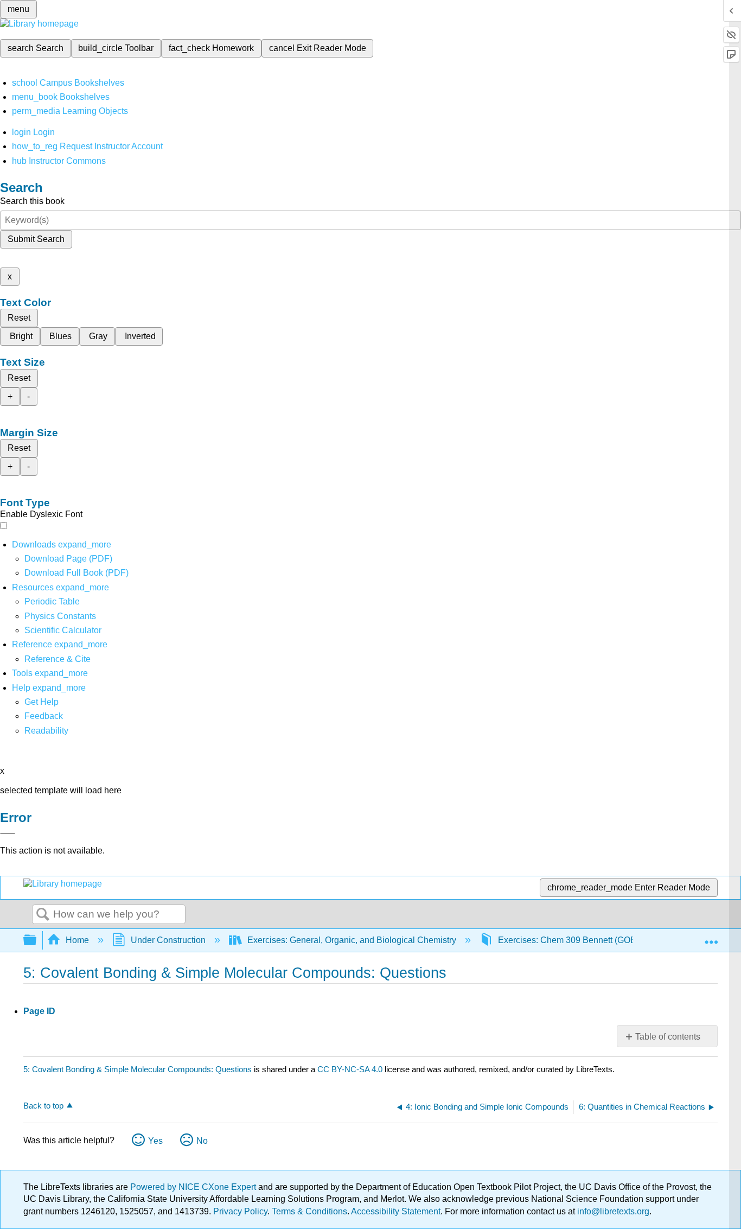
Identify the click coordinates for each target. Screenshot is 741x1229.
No (202, 1140)
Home (77, 940)
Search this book (32, 201)
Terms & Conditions (309, 1211)
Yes (155, 1140)
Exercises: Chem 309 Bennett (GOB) (568, 940)
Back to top (43, 1105)
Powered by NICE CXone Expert (194, 1187)
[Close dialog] (7, 833)
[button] (43, 716)
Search (43, 915)
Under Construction (168, 940)
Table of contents (667, 1036)
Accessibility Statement (395, 1211)
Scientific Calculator (62, 630)
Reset (19, 317)
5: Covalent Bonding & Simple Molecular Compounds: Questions (137, 1069)
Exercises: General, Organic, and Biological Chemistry (351, 940)
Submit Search (36, 239)
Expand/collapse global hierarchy (36, 940)
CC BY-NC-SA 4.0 (349, 1069)
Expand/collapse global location (711, 937)
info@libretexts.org (612, 1211)
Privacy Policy (240, 1211)
